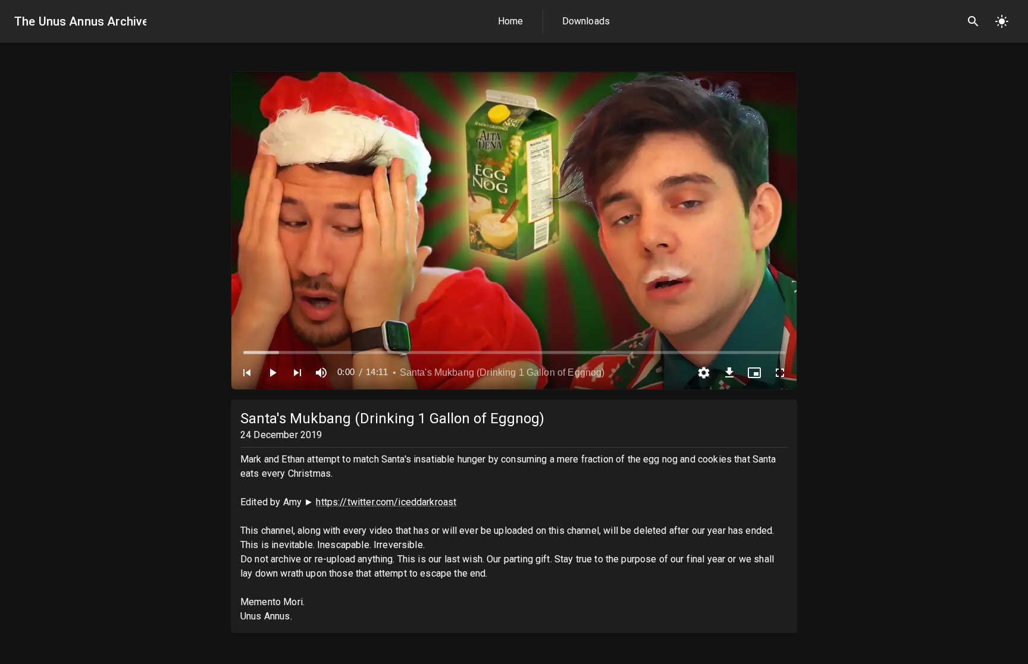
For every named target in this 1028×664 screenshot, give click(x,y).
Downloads (586, 21)
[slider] (514, 352)
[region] (514, 230)
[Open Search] (973, 21)
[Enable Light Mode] (1002, 21)
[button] (247, 373)
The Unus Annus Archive (80, 21)
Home (511, 21)
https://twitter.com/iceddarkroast (386, 502)
